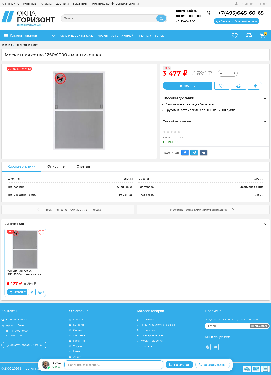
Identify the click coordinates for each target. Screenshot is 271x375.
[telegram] (208, 347)
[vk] (216, 347)
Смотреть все (145, 346)
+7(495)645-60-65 (241, 13)
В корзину (187, 85)
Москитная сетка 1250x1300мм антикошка (24, 272)
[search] (161, 18)
